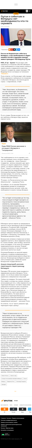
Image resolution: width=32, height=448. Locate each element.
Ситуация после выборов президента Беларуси (11, 378)
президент (3, 384)
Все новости (4, 405)
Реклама (3, 428)
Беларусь (3, 381)
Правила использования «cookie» (9, 422)
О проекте (3, 418)
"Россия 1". (4, 73)
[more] (29, 153)
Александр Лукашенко (21, 381)
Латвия (16, 405)
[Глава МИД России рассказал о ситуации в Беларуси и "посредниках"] (16, 132)
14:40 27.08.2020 (5, 26)
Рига (11, 405)
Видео (4, 144)
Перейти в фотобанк (20, 46)
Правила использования (18, 418)
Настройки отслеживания (7, 430)
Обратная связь (9, 428)
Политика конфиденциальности (9, 420)
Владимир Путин (10, 381)
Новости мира (13, 375)
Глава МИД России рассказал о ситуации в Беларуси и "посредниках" (14, 148)
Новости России (4, 375)
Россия (25, 378)
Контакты (9, 418)
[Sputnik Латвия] (5, 11)
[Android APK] (5, 434)
